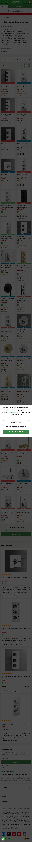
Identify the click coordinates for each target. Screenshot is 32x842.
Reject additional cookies (16, 427)
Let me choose (16, 422)
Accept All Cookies (16, 432)
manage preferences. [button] (15, 412)
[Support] (3, 839)
